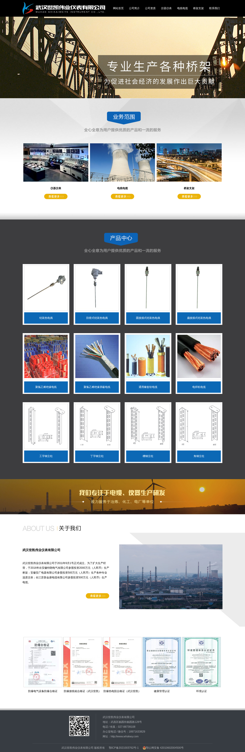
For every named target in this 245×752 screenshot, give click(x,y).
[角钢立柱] (199, 446)
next (235, 57)
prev (10, 57)
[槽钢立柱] (148, 446)
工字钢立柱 (46, 456)
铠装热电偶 (46, 317)
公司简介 (134, 8)
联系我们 (214, 8)
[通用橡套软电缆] (148, 377)
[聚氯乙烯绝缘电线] (46, 377)
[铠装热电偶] (46, 308)
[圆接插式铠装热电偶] (148, 308)
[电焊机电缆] (199, 377)
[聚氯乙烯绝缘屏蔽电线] (97, 377)
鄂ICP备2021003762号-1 (124, 747)
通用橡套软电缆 (148, 387)
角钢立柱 (199, 456)
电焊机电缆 (199, 387)
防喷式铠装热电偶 (97, 317)
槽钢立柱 (148, 456)
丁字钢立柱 (97, 456)
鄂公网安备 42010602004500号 (165, 747)
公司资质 (150, 8)
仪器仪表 (166, 8)
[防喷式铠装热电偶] (97, 308)
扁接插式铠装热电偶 (199, 317)
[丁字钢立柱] (97, 446)
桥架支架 (198, 8)
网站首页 (118, 8)
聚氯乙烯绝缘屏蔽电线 (97, 387)
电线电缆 (182, 8)
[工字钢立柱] (46, 446)
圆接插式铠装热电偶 (148, 317)
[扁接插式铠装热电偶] (199, 308)
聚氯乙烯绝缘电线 (46, 387)
